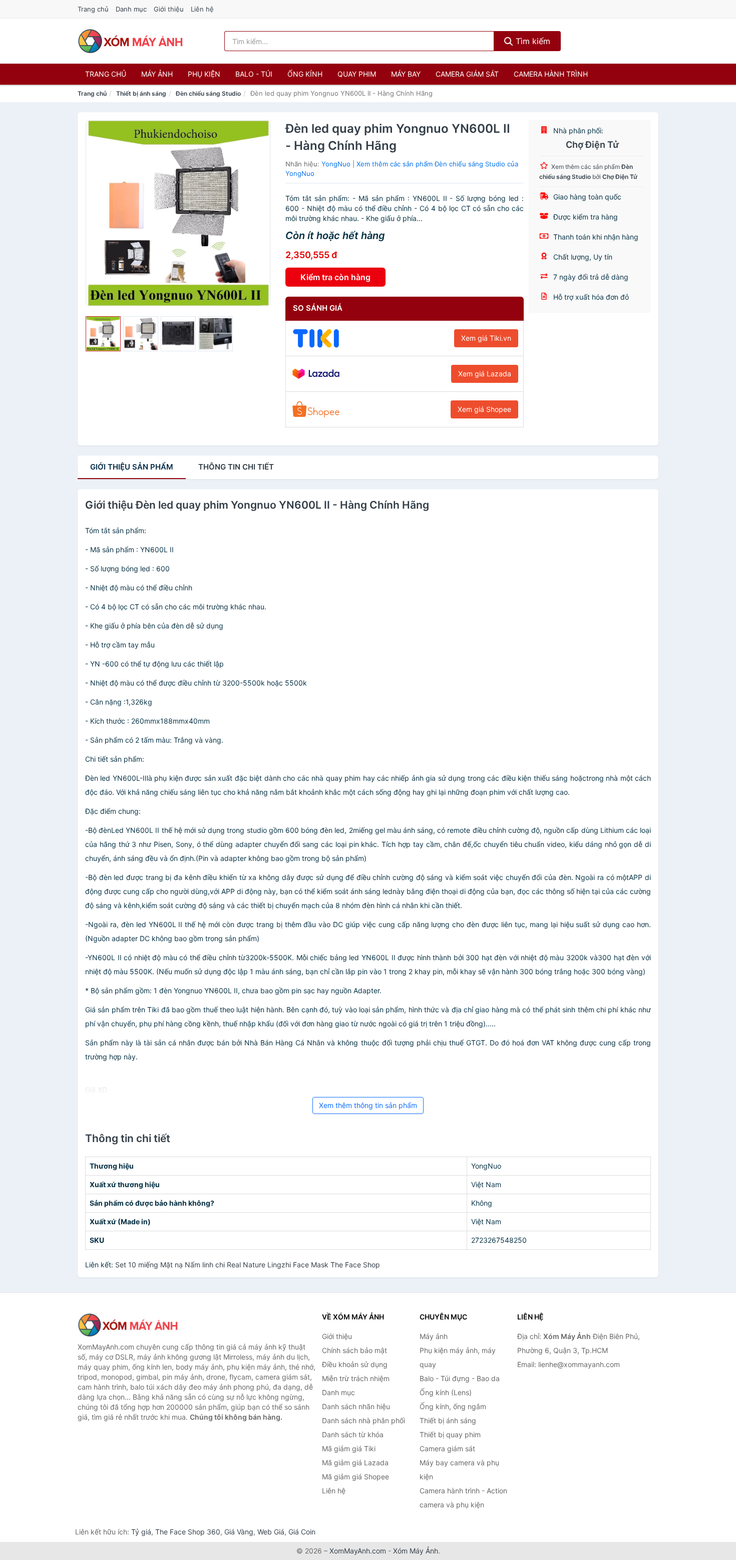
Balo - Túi (253, 74)
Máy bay (406, 74)
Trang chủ (93, 9)
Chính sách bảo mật (354, 1350)
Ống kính (304, 74)
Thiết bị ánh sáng (141, 93)
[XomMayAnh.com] (130, 41)
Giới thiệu (169, 9)
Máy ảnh (157, 74)
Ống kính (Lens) (446, 1392)
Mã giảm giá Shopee (355, 1476)
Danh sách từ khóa (353, 1434)
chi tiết (236, 467)
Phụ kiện (204, 74)
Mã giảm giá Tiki (349, 1448)
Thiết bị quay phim (450, 1434)
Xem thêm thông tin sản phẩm (368, 1105)
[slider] (103, 333)
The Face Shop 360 (187, 1531)
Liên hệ (202, 9)
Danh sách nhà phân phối (363, 1420)
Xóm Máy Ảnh (415, 1550)
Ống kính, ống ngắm (453, 1406)
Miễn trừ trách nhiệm (356, 1378)
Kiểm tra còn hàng (335, 277)
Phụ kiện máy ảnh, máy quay (458, 1357)
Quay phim (356, 74)
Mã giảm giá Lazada (355, 1462)
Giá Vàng (238, 1531)
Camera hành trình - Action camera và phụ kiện (463, 1497)
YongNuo (335, 164)
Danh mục (131, 9)
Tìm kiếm (531, 41)
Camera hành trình (551, 74)
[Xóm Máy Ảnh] (128, 1325)
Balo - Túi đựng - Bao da (460, 1378)
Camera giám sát (467, 74)
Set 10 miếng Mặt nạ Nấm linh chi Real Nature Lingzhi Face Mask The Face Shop (247, 1264)
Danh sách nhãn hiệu (356, 1406)
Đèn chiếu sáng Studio (208, 93)
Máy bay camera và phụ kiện (459, 1469)
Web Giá (270, 1531)
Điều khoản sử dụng (355, 1364)
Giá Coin (301, 1531)
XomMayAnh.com (357, 1550)
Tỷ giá (141, 1531)
